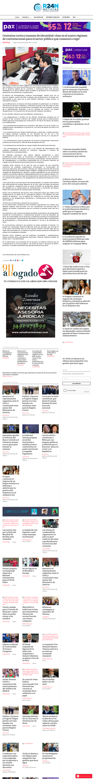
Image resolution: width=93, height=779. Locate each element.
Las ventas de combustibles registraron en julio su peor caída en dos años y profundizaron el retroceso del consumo (37, 358)
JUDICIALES (7, 770)
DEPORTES (51, 356)
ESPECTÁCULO (8, 376)
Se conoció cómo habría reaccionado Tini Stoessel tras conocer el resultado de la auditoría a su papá (30, 687)
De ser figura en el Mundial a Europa (52, 352)
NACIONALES (38, 17)
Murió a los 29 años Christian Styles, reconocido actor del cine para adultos (76, 181)
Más (74, 17)
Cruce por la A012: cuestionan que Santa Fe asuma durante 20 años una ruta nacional (50, 402)
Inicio (17, 17)
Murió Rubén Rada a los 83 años (48, 681)
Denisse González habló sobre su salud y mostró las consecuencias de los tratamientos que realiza (75, 152)
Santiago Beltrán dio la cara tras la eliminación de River (30, 719)
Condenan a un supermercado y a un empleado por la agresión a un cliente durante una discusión (10, 760)
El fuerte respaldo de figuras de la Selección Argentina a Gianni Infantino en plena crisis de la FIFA (30, 652)
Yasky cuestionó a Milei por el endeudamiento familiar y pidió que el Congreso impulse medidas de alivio (76, 210)
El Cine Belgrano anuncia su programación (50, 756)
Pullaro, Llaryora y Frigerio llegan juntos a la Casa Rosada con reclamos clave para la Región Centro (30, 403)
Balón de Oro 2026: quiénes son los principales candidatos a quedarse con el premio (76, 122)
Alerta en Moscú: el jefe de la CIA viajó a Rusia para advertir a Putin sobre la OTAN (50, 721)
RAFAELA (25, 17)
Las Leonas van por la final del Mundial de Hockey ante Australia (9, 534)
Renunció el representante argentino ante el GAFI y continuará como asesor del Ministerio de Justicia (22, 357)
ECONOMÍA (66, 17)
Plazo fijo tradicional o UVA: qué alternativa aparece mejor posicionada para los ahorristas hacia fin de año (76, 270)
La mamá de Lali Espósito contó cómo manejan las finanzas (29, 533)
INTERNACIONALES (52, 17)
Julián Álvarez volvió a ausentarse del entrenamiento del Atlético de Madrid (10, 685)
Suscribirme (76, 383)
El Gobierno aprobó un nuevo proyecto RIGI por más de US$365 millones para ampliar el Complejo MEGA (76, 240)
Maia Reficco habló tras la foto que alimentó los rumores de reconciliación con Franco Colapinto (30, 614)
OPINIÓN (6, 358)
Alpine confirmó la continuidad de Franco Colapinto (10, 647)
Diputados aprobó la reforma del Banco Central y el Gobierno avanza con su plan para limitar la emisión (11, 442)
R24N (65, 370)
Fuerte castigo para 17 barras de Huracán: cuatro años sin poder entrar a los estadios (10, 613)
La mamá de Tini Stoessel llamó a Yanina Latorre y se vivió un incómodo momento (50, 650)
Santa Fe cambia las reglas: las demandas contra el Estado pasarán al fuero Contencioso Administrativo (76, 332)
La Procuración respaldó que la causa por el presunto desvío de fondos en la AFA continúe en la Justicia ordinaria (76, 91)
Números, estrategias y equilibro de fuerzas (7, 353)
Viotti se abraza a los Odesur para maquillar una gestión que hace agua (30, 758)
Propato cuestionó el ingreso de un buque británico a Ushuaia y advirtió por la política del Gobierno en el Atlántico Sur (11, 485)
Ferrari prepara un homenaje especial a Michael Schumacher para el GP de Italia (10, 575)
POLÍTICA (6, 42)
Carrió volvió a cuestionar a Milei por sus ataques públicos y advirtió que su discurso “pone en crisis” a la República (50, 443)
